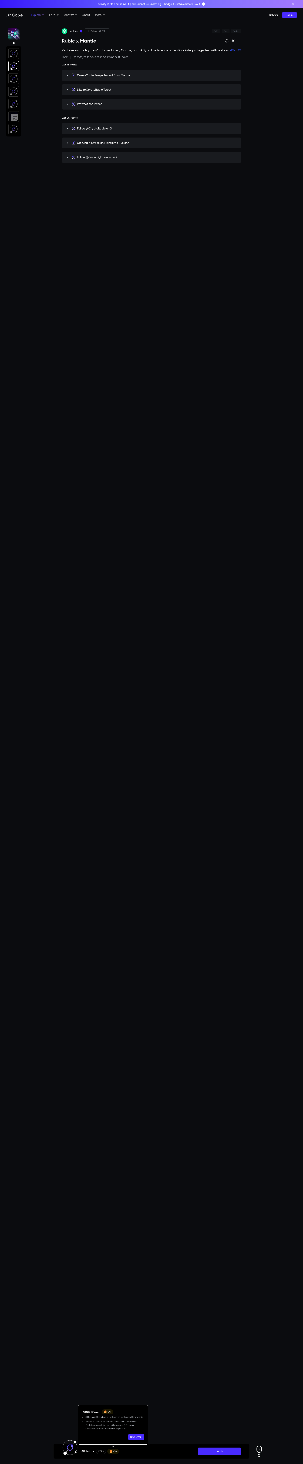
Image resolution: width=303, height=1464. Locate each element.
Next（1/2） (136, 1437)
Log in (289, 15)
